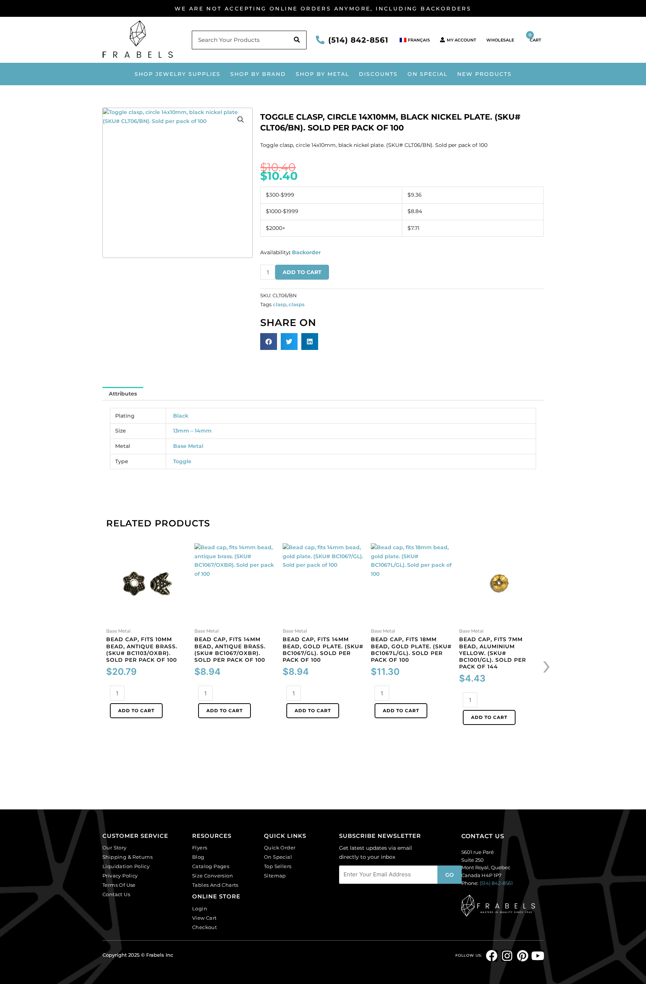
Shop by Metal (322, 74)
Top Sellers (277, 866)
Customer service (135, 835)
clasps (297, 304)
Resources (211, 835)
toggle (182, 461)
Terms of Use (119, 885)
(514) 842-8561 (358, 40)
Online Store (216, 896)
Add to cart (302, 272)
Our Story (114, 848)
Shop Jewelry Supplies (178, 74)
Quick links (285, 835)
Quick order (279, 848)
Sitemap (275, 876)
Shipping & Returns (127, 857)
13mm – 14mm (192, 430)
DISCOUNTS (378, 74)
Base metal (188, 446)
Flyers (199, 848)
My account (461, 40)
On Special (427, 74)
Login (199, 908)
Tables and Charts (215, 885)
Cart (535, 37)
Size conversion (212, 876)
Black (180, 415)
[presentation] (546, 664)
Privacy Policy (120, 876)
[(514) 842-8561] (320, 40)
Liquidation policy (126, 866)
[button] (240, 119)
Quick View (146, 618)
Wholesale (500, 40)
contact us (482, 836)
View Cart (204, 918)
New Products (484, 74)
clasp (279, 304)
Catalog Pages (210, 866)
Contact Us (116, 894)
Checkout (204, 927)
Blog (198, 857)
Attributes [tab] (123, 393)
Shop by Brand (258, 74)
